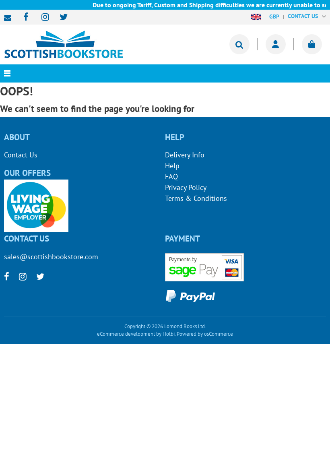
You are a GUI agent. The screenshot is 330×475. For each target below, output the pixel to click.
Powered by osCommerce (205, 333)
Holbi (169, 333)
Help (172, 165)
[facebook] (23, 17)
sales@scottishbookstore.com (9, 18)
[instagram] (41, 17)
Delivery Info (184, 154)
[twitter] (60, 17)
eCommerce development (126, 333)
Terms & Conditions (196, 198)
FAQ (171, 176)
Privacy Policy (185, 187)
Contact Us (20, 154)
